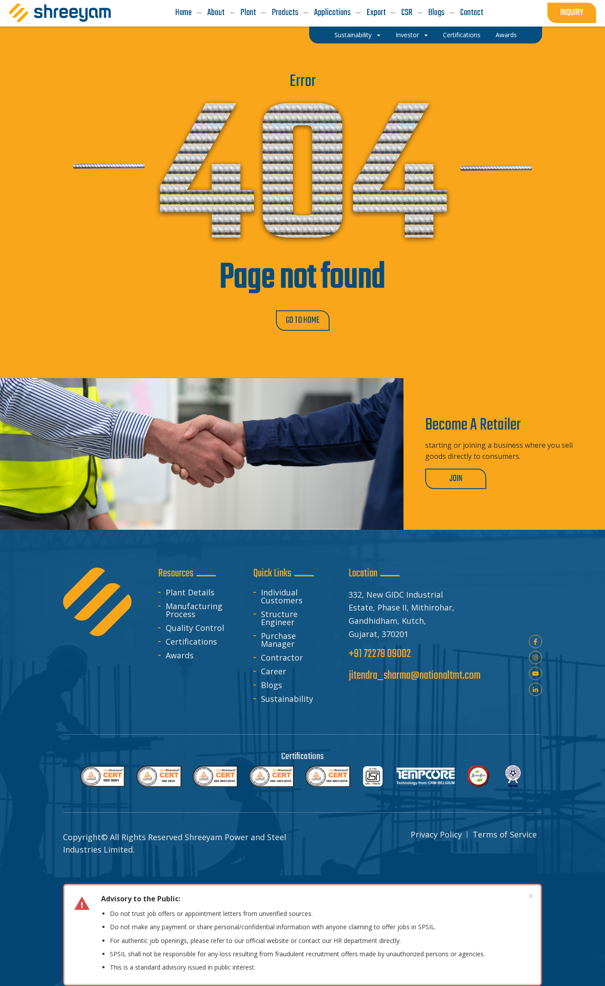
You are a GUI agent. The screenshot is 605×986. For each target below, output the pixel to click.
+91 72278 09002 (380, 654)
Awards (180, 655)
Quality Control (195, 628)
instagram (535, 657)
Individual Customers (281, 596)
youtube (535, 673)
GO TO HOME (303, 320)
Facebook (535, 641)
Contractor (282, 657)
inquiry (571, 13)
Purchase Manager (278, 640)
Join (455, 478)
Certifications (191, 642)
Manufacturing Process (194, 610)
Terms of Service (505, 834)
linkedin (535, 689)
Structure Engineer (279, 618)
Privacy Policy (436, 834)
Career (273, 671)
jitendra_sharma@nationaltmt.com (415, 676)
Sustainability (287, 699)
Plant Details (190, 592)
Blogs (271, 685)
